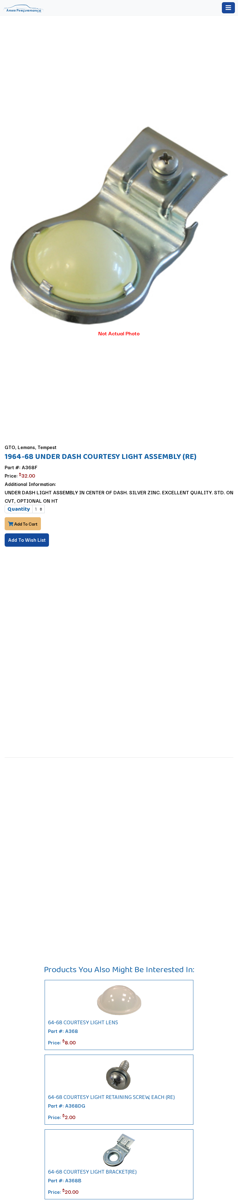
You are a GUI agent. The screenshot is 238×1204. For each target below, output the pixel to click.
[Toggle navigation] (228, 7)
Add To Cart (25, 523)
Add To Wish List (27, 539)
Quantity (18, 509)
